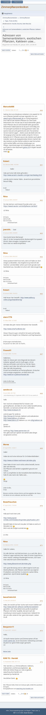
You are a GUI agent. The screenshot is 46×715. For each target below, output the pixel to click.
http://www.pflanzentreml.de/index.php (17, 564)
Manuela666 (8, 106)
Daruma (19, 24)
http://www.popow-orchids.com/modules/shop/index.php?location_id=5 (21, 519)
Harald (14, 24)
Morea (6, 444)
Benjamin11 (8, 627)
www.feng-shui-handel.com (24, 689)
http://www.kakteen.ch (11, 418)
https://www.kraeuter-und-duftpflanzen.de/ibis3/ (20, 206)
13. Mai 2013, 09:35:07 (9, 600)
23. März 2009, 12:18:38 (9, 320)
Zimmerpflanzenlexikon (14, 6)
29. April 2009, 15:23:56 (9, 354)
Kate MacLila (27, 24)
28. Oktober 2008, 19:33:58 (10, 164)
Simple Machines (28, 712)
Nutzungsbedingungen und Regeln (20, 710)
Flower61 (7, 350)
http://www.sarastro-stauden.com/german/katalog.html (22, 175)
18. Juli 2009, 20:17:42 (9, 393)
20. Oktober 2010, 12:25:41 (10, 545)
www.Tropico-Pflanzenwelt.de (13, 118)
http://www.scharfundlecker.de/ (14, 329)
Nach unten (6, 50)
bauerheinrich (9, 597)
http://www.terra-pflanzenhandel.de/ (16, 375)
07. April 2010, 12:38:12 (9, 448)
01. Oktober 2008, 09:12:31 (10, 110)
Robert (6, 161)
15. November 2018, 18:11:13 (11, 661)
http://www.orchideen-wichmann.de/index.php (19, 460)
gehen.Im (26, 147)
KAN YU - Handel (10, 658)
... (21, 50)
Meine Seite (7, 651)
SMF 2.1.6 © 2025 (18, 712)
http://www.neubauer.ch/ (12, 410)
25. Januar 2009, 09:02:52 (10, 256)
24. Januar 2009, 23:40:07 (10, 200)
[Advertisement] (23, 80)
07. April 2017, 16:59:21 (9, 630)
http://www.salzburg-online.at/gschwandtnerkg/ (19, 299)
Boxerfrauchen (10, 502)
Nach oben (5, 694)
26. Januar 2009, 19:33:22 (10, 293)
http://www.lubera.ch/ (11, 420)
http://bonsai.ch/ (9, 416)
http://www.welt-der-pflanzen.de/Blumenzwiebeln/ (21, 607)
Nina (5, 196)
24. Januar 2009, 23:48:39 (10, 233)
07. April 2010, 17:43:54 (9, 505)
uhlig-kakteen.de (36, 420)
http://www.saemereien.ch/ (19, 431)
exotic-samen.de (9, 641)
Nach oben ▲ (36, 710)
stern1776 (7, 317)
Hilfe (7, 710)
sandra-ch (7, 389)
